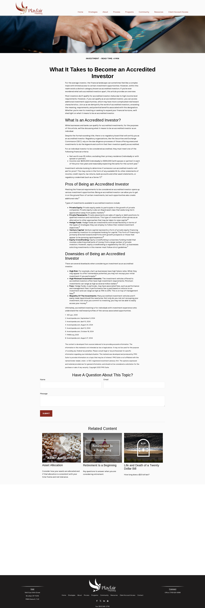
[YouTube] (107, 600)
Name (42, 379)
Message (44, 393)
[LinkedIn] (104, 600)
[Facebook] (96, 600)
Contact (140, 595)
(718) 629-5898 (175, 592)
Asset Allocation (52, 465)
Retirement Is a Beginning (99, 465)
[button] (80, 12)
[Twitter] (100, 600)
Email (106, 379)
